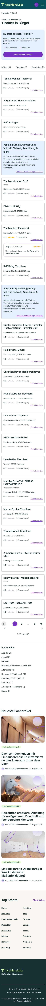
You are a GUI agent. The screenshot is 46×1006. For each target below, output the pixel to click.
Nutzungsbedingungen (16, 992)
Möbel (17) (6, 67)
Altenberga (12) (8, 670)
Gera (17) (5, 661)
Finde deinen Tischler (23, 54)
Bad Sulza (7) (7, 682)
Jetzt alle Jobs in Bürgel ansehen (29, 172)
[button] (36, 5)
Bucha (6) (5, 691)
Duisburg (5, 947)
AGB (28, 992)
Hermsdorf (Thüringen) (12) (13, 674)
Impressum (36, 992)
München (5, 913)
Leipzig (26, 925)
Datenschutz (21, 989)
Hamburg (27, 908)
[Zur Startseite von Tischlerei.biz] (12, 4)
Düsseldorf (6, 925)
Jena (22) (5, 657)
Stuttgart (27, 919)
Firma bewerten (37, 90)
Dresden (27, 936)
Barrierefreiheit (33, 989)
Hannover (5, 942)
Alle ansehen (39, 900)
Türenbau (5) (21, 67)
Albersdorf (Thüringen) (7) (13, 687)
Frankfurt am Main (9, 919)
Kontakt (12, 989)
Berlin (4, 908)
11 (5, 628)
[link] (23, 84)
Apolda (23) (6, 653)
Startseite (5, 13)
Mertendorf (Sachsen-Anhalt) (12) (16, 665)
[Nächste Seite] (42, 628)
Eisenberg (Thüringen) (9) (12, 678)
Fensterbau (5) (38, 67)
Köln (25, 913)
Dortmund (6, 930)
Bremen (4, 936)
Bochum (27, 947)
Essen (26, 930)
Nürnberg (27, 942)
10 (41, 624)
